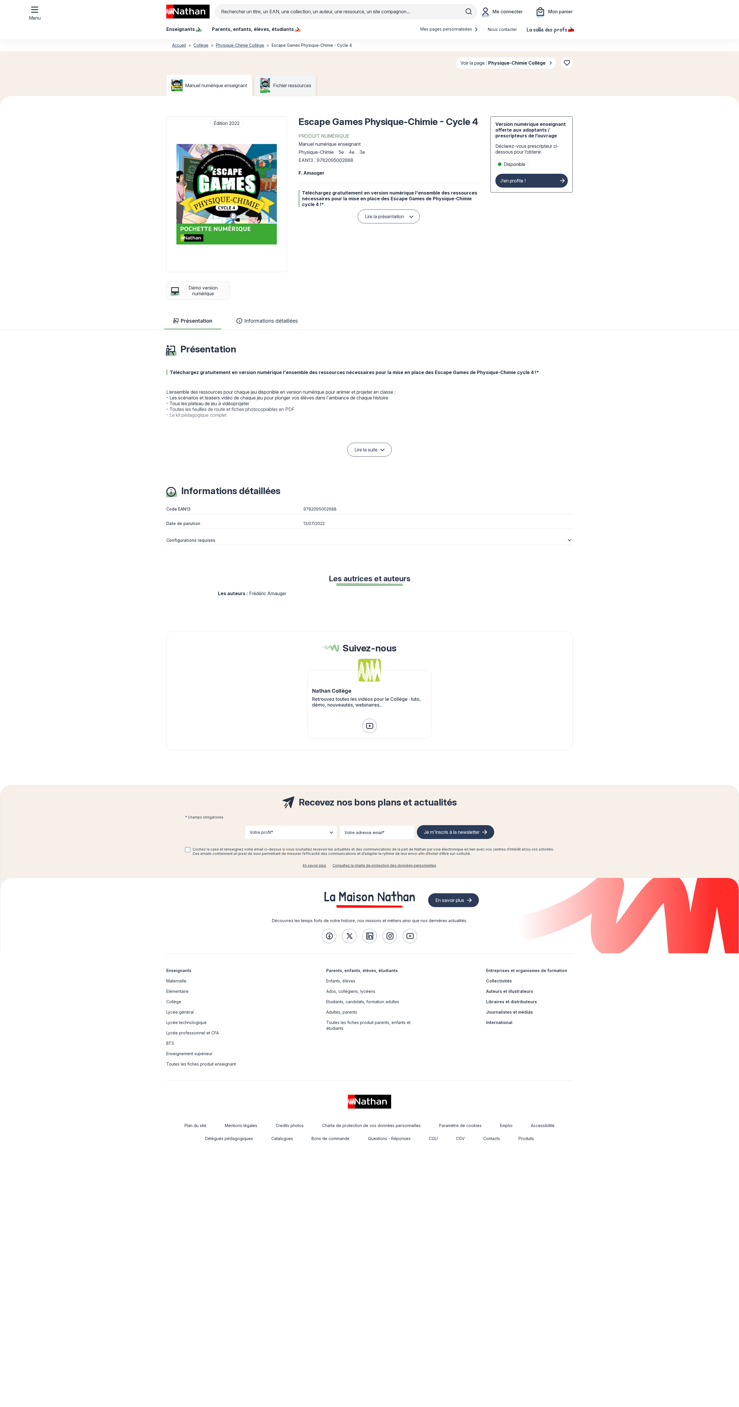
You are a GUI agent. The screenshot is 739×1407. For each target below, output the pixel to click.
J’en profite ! (513, 181)
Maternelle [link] (176, 980)
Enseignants (178, 970)
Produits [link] (526, 1138)
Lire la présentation (384, 216)
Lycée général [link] (180, 1012)
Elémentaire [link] (177, 991)
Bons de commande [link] (330, 1138)
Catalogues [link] (282, 1138)
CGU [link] (433, 1138)
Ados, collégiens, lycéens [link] (350, 991)
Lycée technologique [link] (186, 1022)
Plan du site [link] (195, 1125)
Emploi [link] (506, 1125)
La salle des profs (547, 29)
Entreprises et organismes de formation (526, 970)
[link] (369, 726)
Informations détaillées (271, 321)
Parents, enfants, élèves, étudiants (362, 970)
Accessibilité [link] (543, 1125)
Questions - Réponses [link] (389, 1138)
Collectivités (499, 980)
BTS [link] (170, 1043)
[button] (226, 194)
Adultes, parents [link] (341, 1012)
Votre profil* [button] (261, 832)
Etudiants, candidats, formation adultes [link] (362, 1001)
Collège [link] (173, 1001)
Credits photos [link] (290, 1125)
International (499, 1022)
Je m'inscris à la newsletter (451, 832)
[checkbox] (187, 849)
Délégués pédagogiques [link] (229, 1138)
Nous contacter (502, 29)
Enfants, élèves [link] (340, 980)
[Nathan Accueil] (188, 11)
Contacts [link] (491, 1138)
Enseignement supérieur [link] (189, 1053)
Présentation (196, 321)
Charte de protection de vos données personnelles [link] (371, 1125)
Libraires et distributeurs (511, 1001)
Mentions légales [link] (241, 1125)
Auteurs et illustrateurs (509, 991)
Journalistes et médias (509, 1012)
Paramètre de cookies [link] (460, 1125)
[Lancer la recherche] (469, 11)
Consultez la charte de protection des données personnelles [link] (384, 865)
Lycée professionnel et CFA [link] (192, 1032)
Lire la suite (366, 450)
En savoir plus (314, 865)
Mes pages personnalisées (446, 29)
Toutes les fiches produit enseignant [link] (201, 1064)
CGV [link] (460, 1138)
